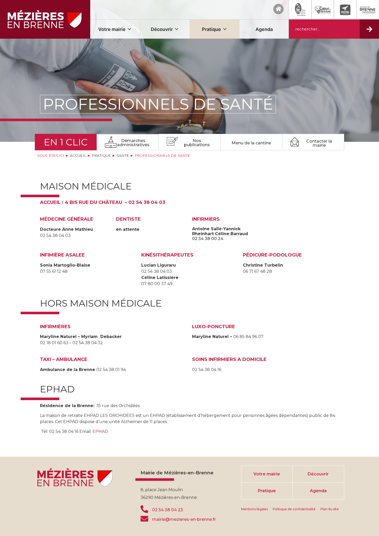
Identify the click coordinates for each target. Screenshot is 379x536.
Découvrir (162, 29)
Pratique (211, 29)
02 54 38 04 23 (167, 509)
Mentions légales (254, 509)
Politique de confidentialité (294, 509)
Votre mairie (112, 29)
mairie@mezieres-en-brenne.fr (184, 519)
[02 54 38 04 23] (144, 509)
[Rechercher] (369, 29)
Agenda (264, 29)
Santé (123, 155)
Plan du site (329, 509)
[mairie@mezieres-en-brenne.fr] (144, 519)
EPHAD (100, 431)
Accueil (78, 155)
